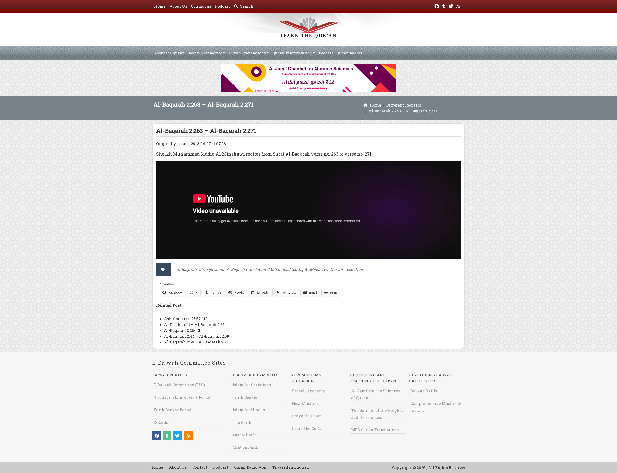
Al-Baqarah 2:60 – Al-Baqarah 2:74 (196, 341)
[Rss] (458, 5)
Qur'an (336, 269)
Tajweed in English (290, 467)
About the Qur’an (169, 53)
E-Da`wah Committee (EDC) (179, 384)
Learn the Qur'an (308, 428)
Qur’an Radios (349, 53)
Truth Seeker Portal (172, 409)
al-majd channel (213, 269)
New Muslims (305, 403)
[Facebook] (437, 5)
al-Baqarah (187, 269)
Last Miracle (245, 434)
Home (160, 6)
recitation (354, 269)
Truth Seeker (245, 397)
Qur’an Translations (247, 53)
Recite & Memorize (205, 53)
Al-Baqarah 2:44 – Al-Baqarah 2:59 (196, 336)
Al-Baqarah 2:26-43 (182, 330)
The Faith (242, 422)
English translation (248, 269)
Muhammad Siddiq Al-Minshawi (298, 269)
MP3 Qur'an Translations (375, 429)
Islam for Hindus (249, 409)
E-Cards (161, 422)
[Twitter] (452, 5)
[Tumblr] (444, 5)
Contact (199, 467)
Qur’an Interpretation (292, 53)
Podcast (222, 6)
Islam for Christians (252, 384)
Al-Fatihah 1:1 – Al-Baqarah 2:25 (194, 324)
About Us (178, 6)
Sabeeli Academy (308, 390)
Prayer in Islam (307, 415)
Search (246, 6)
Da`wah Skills (423, 390)
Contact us (201, 6)
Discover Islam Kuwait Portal (182, 397)
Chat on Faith (246, 447)
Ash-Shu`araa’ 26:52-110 (186, 318)
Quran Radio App (250, 467)
